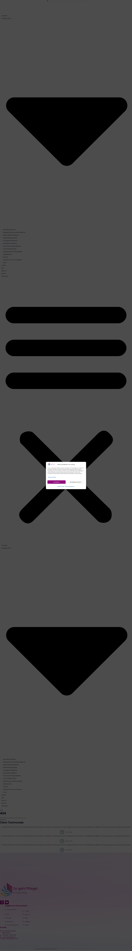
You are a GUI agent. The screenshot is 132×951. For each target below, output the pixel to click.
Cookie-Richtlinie (60, 486)
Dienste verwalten (52, 477)
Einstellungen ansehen (75, 482)
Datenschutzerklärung (69, 486)
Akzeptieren (57, 482)
